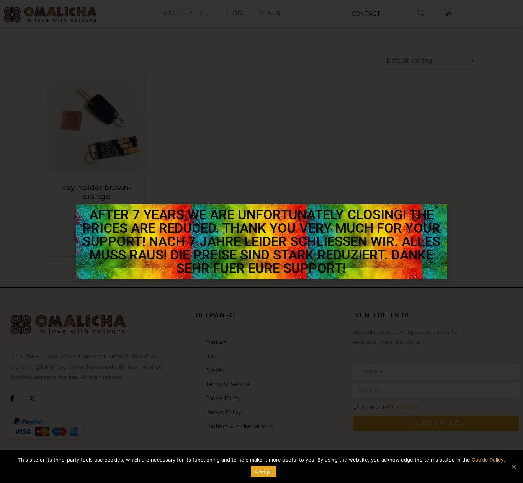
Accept (263, 471)
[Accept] (513, 466)
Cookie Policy (487, 460)
